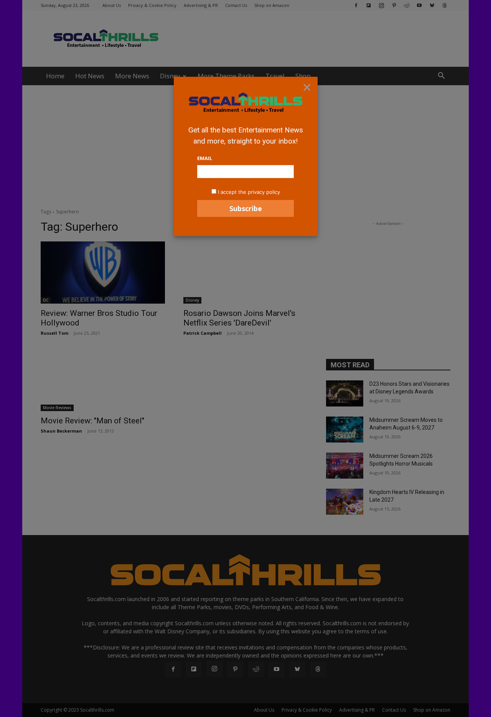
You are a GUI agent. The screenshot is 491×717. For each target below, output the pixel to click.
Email (204, 158)
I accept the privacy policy (249, 192)
